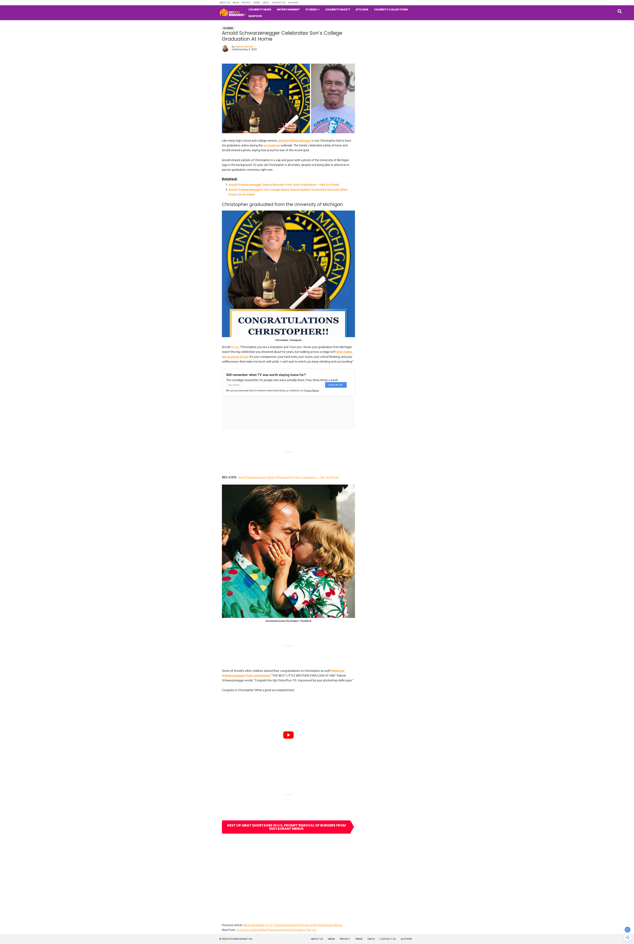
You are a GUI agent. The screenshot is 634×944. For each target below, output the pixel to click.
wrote (235, 347)
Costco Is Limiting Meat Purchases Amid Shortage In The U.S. (276, 930)
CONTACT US (278, 2)
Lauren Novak (244, 46)
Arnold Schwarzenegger (295, 140)
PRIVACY (246, 2)
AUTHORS (293, 2)
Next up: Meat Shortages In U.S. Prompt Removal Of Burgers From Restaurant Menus (286, 827)
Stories (228, 28)
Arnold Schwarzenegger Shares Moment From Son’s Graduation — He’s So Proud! (284, 184)
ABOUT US (224, 2)
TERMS (256, 2)
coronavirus (272, 145)
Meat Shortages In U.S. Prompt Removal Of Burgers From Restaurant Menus (293, 925)
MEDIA (236, 2)
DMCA (266, 2)
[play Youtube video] (288, 735)
